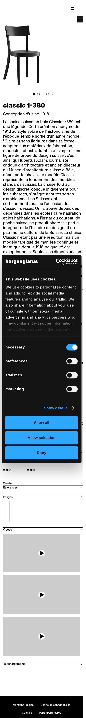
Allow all (41, 422)
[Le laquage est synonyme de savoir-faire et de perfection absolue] (41, 636)
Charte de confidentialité (55, 705)
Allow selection (42, 438)
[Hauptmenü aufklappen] (72, 8)
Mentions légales (23, 705)
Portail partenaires (50, 712)
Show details (56, 408)
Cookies (27, 712)
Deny (41, 453)
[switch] (72, 361)
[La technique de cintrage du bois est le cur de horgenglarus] (41, 594)
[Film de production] (41, 553)
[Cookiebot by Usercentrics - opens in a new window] (60, 261)
